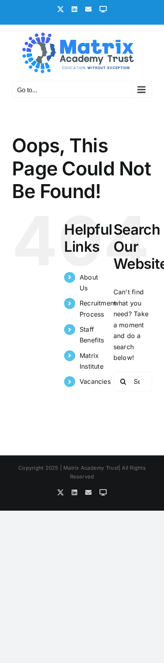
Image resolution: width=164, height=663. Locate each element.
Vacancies (95, 381)
